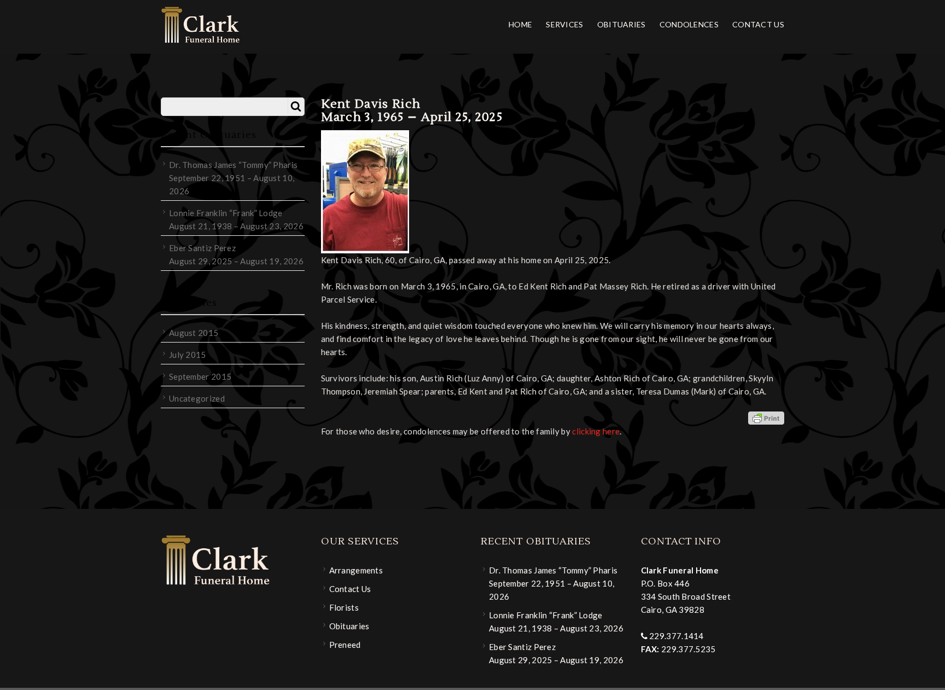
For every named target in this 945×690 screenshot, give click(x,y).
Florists (344, 607)
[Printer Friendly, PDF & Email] (766, 417)
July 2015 (187, 355)
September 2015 (200, 376)
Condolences (689, 24)
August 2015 (193, 333)
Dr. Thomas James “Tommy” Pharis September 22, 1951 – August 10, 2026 (233, 178)
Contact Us (758, 24)
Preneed (345, 645)
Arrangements (356, 570)
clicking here (596, 431)
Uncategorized (197, 398)
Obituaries (621, 24)
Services (564, 24)
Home (520, 24)
